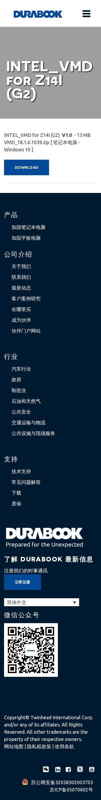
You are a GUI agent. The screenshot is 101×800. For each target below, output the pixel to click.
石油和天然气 (26, 401)
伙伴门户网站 (26, 330)
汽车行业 (21, 368)
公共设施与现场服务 (33, 433)
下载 (16, 492)
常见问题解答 (26, 482)
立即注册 (22, 582)
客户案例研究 (26, 298)
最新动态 (21, 287)
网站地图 (13, 746)
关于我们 (21, 266)
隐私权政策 (39, 746)
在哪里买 (21, 309)
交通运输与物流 (29, 422)
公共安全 (21, 411)
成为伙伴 (21, 320)
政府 (16, 379)
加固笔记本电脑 (29, 227)
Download (26, 167)
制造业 (19, 390)
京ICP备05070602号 (71, 789)
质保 (16, 503)
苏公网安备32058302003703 (62, 782)
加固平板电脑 (26, 237)
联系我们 (21, 277)
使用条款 (64, 746)
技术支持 (21, 471)
